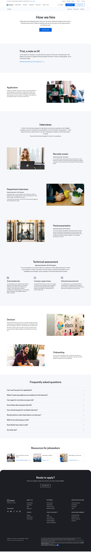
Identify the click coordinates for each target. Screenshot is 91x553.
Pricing (44, 4)
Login (84, 1)
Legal (48, 515)
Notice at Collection (44, 545)
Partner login (49, 504)
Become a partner (51, 508)
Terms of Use (14, 538)
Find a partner (50, 503)
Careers (9, 9)
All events (74, 520)
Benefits (82, 9)
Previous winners (75, 515)
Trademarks (9, 538)
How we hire (76, 9)
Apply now (70, 9)
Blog (28, 506)
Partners (68, 1)
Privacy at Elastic (50, 518)
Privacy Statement (21, 538)
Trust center (49, 517)
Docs (48, 4)
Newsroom (29, 508)
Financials (74, 506)
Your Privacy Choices (53, 545)
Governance (74, 504)
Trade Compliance (51, 520)
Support (73, 1)
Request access (50, 506)
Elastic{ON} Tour (75, 517)
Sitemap (26, 538)
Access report (32, 1)
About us (64, 1)
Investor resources (76, 503)
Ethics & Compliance (51, 522)
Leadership (29, 504)
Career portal (29, 517)
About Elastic (30, 503)
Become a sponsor (76, 518)
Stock (73, 508)
